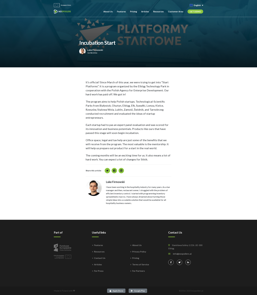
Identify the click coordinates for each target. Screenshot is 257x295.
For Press (98, 271)
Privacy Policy (139, 251)
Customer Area (175, 11)
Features (121, 11)
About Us (108, 11)
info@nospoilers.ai (182, 253)
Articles (145, 11)
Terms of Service (140, 264)
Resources (158, 11)
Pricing (133, 11)
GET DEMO (195, 11)
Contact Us (99, 258)
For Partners (138, 271)
